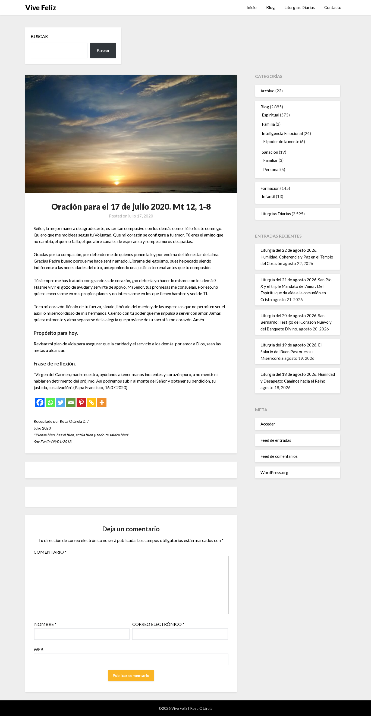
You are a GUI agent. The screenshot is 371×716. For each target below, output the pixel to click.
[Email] (71, 402)
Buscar (39, 36)
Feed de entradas (275, 440)
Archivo (267, 90)
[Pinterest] (81, 402)
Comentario (50, 551)
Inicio (252, 7)
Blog (270, 7)
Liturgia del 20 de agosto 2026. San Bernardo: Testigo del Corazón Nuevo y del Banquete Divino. (296, 322)
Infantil (268, 196)
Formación (269, 188)
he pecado (188, 260)
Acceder (267, 423)
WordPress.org (274, 472)
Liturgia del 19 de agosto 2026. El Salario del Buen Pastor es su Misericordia (291, 351)
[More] (101, 402)
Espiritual (270, 114)
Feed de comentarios (279, 456)
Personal (271, 169)
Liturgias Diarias (299, 7)
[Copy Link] (91, 402)
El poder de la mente (281, 141)
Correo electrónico (158, 624)
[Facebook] (40, 402)
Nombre (45, 624)
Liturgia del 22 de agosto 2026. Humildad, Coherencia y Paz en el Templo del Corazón (296, 257)
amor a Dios (194, 343)
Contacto (332, 7)
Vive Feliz (40, 8)
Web (38, 649)
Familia (268, 124)
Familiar (270, 160)
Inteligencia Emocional (282, 133)
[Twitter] (60, 402)
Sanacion (270, 152)
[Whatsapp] (50, 402)
